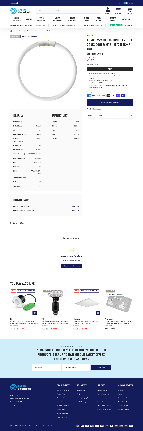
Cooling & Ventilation (17, 19)
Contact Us (60, 402)
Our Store (101, 385)
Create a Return (62, 398)
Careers (120, 394)
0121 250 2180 (16, 402)
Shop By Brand (102, 390)
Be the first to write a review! (71, 266)
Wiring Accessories (41, 19)
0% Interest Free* (64, 25)
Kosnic (21, 31)
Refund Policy (61, 394)
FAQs (79, 394)
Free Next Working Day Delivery (27, 25)
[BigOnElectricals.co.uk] (20, 11)
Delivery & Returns (63, 390)
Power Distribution (72, 19)
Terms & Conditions (63, 406)
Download (75, 206)
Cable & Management (57, 19)
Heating (29, 19)
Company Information (125, 385)
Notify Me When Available (110, 103)
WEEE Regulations (123, 402)
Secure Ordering (123, 406)
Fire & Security (99, 19)
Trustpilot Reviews (123, 410)
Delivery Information (94, 115)
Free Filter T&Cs (62, 417)
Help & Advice (82, 385)
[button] (46, 71)
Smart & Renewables (113, 19)
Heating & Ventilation (104, 410)
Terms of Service (123, 398)
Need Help (13, 3)
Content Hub (81, 390)
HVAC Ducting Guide (83, 402)
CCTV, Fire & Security (104, 406)
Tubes (37, 31)
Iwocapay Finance (62, 413)
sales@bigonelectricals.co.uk (19, 398)
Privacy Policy (61, 410)
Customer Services (63, 385)
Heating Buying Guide (84, 398)
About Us (121, 390)
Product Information (94, 109)
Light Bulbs (29, 31)
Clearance (126, 19)
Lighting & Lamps (86, 19)
